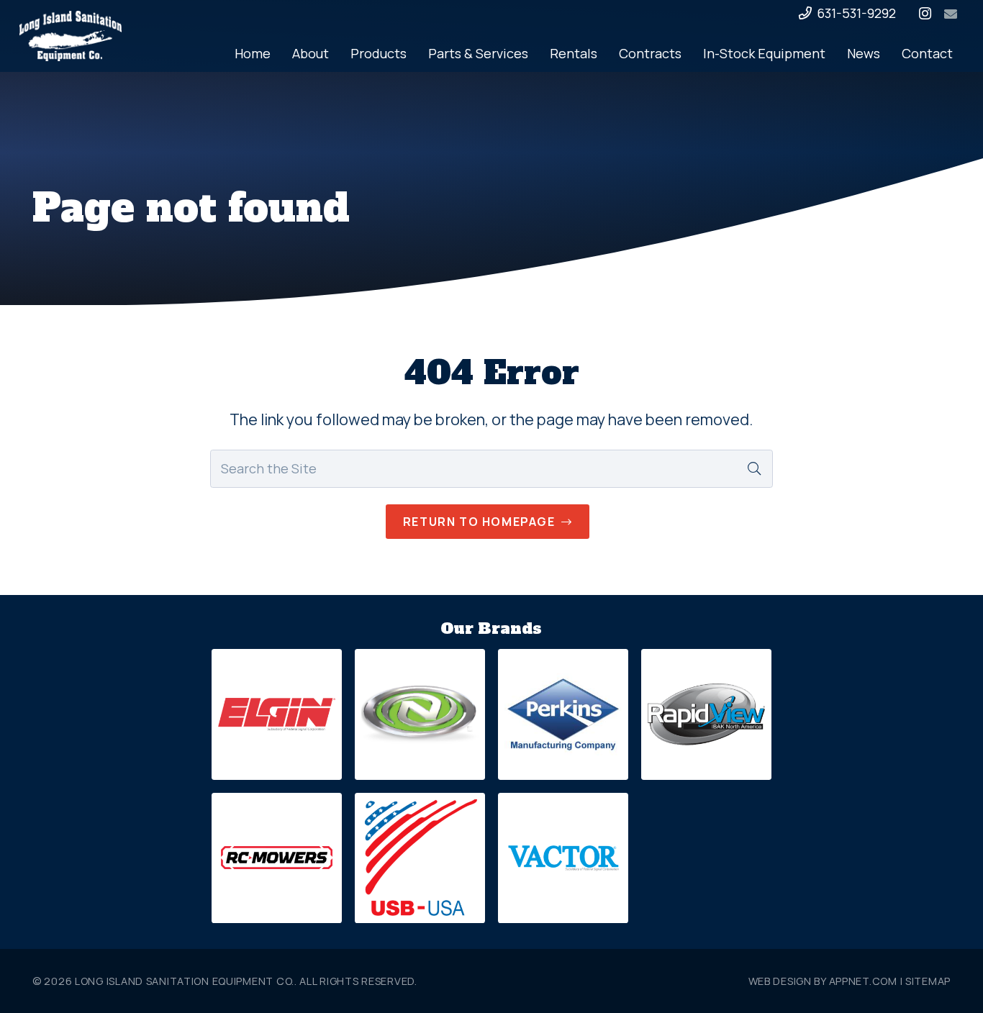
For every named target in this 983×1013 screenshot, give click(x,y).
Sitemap (928, 981)
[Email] (951, 14)
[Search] (754, 468)
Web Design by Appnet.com (822, 981)
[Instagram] (925, 14)
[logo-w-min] (70, 36)
